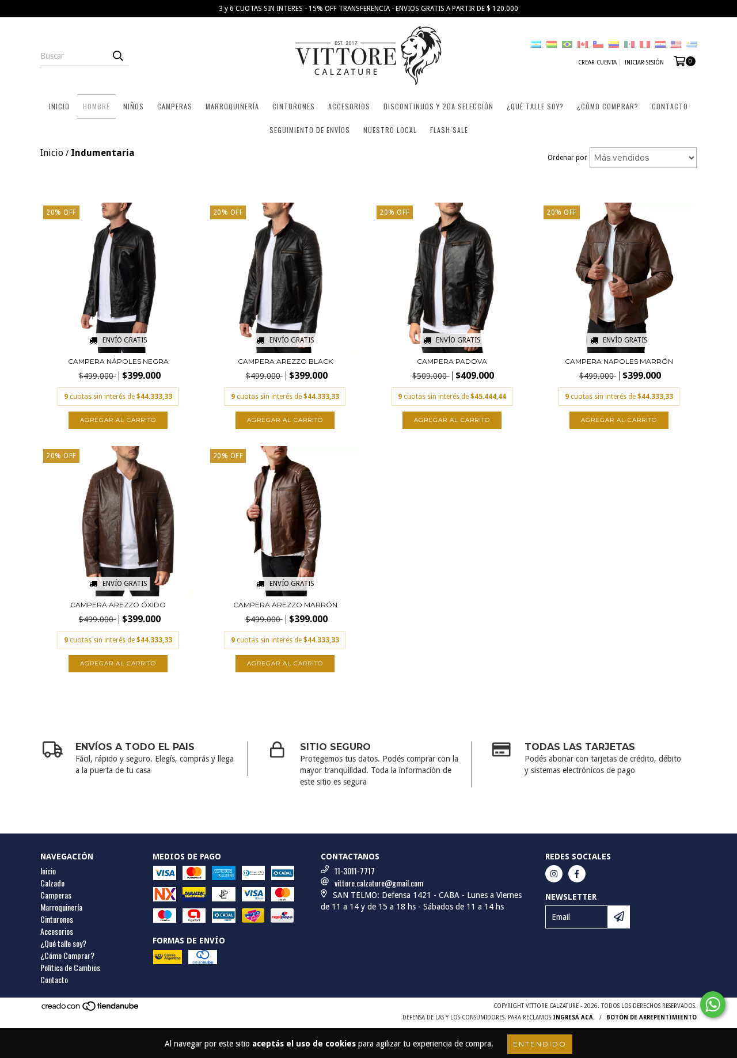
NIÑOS (133, 106)
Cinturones (293, 106)
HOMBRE (96, 106)
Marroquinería (232, 106)
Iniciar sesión (644, 62)
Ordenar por (567, 158)
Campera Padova (452, 361)
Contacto (670, 106)
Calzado (52, 883)
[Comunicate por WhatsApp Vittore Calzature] (712, 1004)
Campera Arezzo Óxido (118, 604)
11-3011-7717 (355, 871)
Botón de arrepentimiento (651, 1017)
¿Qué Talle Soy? (535, 106)
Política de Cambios (70, 967)
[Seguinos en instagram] (554, 873)
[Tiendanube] (90, 1009)
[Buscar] (117, 55)
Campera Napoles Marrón (619, 361)
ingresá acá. (574, 1017)
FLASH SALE (449, 130)
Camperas (174, 106)
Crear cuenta (597, 62)
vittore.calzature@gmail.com (379, 883)
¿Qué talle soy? (63, 943)
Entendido (540, 1044)
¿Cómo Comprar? (608, 106)
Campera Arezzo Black (285, 361)
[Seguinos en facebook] (577, 873)
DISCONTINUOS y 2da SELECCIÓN (438, 106)
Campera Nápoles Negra (118, 361)
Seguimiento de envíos (309, 130)
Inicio (59, 106)
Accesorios (349, 106)
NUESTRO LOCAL (390, 130)
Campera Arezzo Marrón (285, 604)
